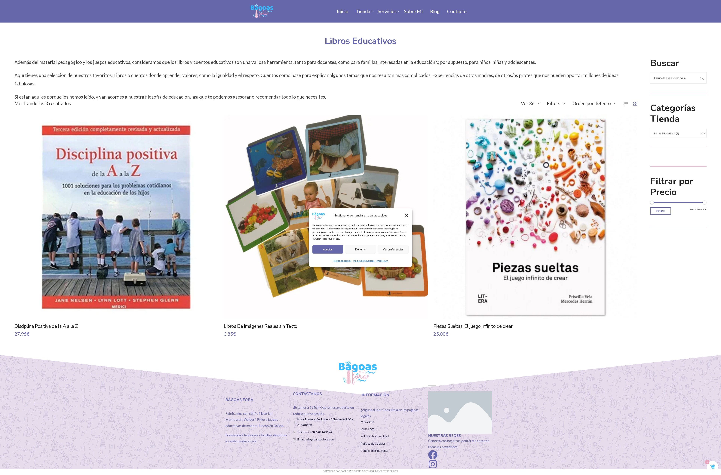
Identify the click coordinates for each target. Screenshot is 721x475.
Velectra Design (388, 471)
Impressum (382, 260)
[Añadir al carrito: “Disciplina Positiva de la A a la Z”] (116, 224)
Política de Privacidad (364, 260)
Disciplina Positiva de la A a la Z (46, 326)
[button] (407, 215)
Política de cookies (342, 260)
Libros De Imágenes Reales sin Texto (260, 326)
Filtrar (660, 211)
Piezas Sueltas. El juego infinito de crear (473, 326)
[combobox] (678, 133)
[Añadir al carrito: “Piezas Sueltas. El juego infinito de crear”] (535, 224)
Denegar (360, 249)
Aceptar (328, 249)
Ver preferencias (393, 249)
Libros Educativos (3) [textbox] (678, 133)
